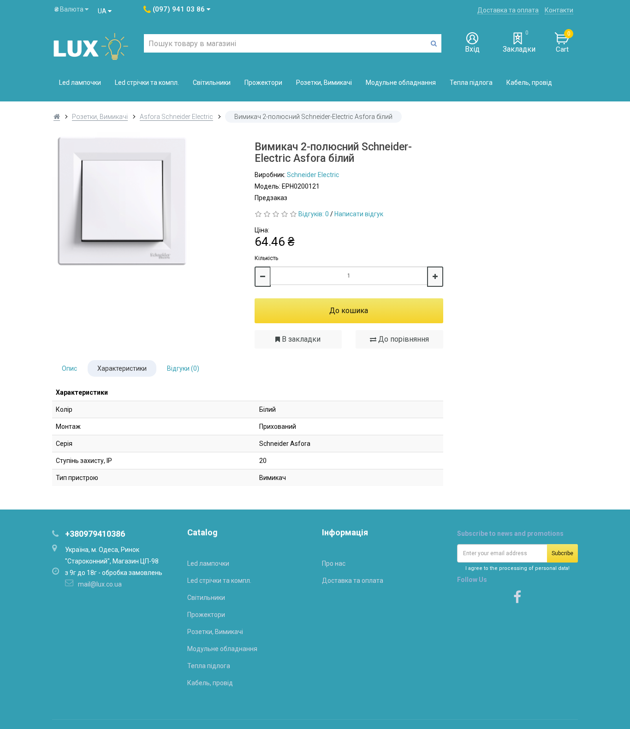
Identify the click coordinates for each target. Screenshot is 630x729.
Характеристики (122, 368)
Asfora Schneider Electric (176, 116)
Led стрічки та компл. (147, 82)
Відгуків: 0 (313, 214)
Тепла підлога (471, 82)
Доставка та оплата (508, 10)
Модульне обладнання (401, 82)
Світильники (212, 82)
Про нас (333, 563)
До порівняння (402, 339)
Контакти (559, 10)
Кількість (266, 258)
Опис (69, 368)
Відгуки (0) (183, 368)
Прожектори (263, 82)
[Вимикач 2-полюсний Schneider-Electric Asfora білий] (146, 201)
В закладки (300, 339)
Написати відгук (358, 214)
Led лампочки (80, 82)
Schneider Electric (313, 174)
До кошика (348, 310)
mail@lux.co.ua (100, 584)
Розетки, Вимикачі (324, 82)
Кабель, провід (529, 82)
